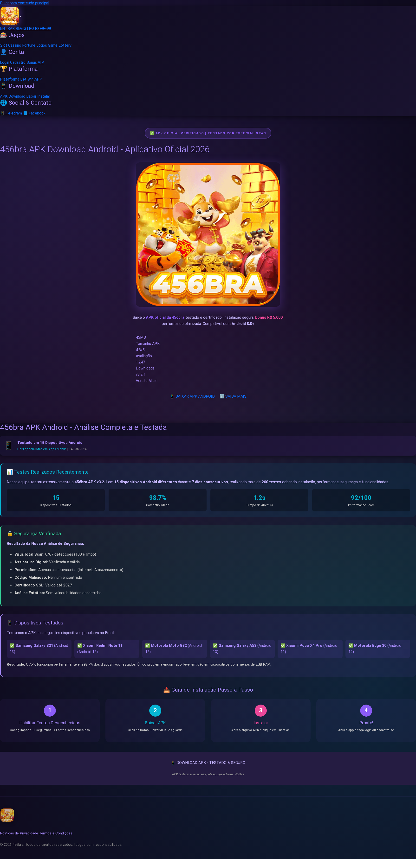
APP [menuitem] (38, 79)
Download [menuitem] (16, 96)
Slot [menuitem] (3, 45)
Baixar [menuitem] (31, 96)
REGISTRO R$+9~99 (33, 28)
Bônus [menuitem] (31, 62)
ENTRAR (7, 28)
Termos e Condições (55, 833)
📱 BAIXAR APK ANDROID (193, 396)
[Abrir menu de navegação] (20, 16)
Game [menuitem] (53, 45)
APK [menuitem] (3, 96)
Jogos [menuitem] (41, 45)
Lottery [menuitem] (65, 45)
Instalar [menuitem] (43, 96)
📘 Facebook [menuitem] (34, 113)
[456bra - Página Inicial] (10, 15)
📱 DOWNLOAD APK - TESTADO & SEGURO (208, 762)
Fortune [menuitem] (28, 45)
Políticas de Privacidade (19, 833)
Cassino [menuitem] (14, 45)
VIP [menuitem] (41, 62)
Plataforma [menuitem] (9, 79)
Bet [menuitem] (23, 79)
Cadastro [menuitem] (18, 62)
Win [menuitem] (30, 79)
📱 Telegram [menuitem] (11, 113)
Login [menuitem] (4, 62)
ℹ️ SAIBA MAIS (233, 396)
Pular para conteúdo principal (24, 3)
